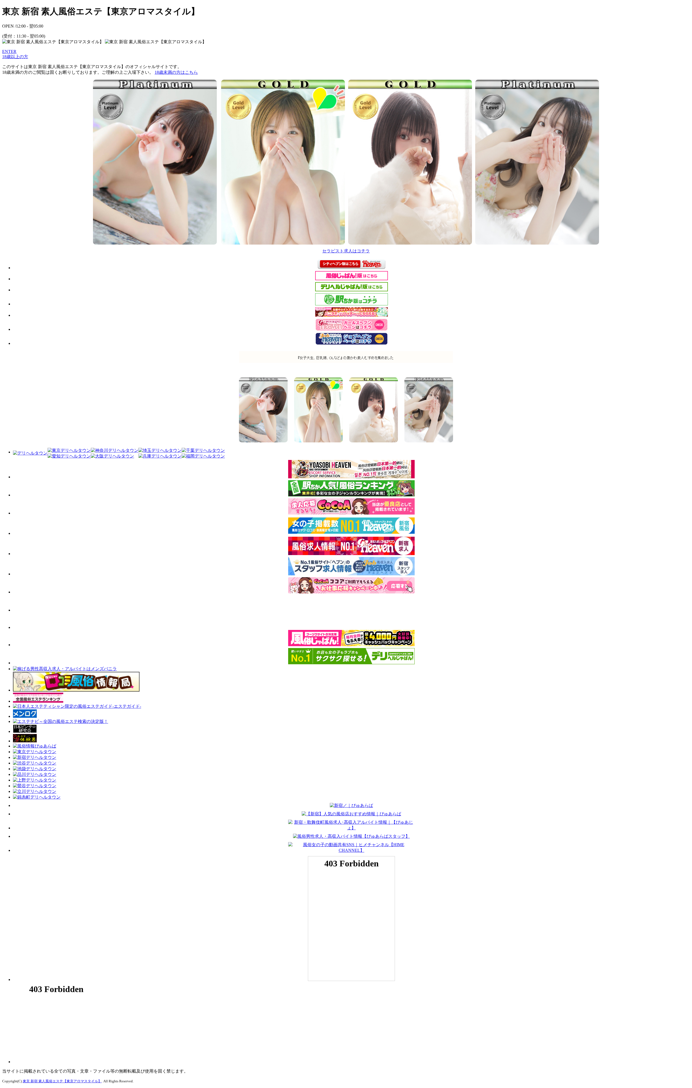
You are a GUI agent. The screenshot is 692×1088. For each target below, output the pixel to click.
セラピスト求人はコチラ (346, 251)
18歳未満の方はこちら (176, 72)
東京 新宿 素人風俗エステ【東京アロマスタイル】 (62, 1081)
